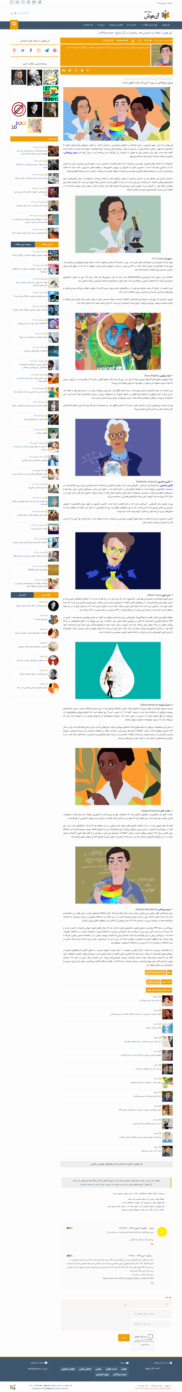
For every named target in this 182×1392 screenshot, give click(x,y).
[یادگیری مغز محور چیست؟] (34, 125)
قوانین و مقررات (116, 25)
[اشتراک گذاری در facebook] (87, 70)
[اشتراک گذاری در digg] (63, 70)
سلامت (39, 1385)
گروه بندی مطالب (150, 25)
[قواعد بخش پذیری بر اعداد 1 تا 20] (50, 77)
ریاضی (123, 1184)
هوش (130, 1184)
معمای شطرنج (86, 1184)
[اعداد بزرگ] (18, 125)
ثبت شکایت (88, 25)
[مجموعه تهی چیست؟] (18, 109)
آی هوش (166, 25)
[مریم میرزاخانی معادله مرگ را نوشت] (18, 77)
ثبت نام (22, 13)
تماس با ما (131, 25)
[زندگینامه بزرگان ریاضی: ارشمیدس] (34, 77)
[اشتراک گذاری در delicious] (70, 70)
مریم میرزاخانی (105, 33)
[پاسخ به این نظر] (152, 1244)
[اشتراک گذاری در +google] (76, 70)
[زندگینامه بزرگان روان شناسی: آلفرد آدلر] (50, 109)
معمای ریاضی (99, 1184)
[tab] (23, 244)
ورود (12, 13)
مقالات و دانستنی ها (149, 33)
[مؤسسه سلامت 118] (13, 1387)
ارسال (124, 1337)
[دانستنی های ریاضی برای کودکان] (50, 93)
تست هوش (110, 1184)
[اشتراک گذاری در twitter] (82, 70)
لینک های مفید (143, 1385)
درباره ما (101, 25)
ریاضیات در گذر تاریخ (126, 33)
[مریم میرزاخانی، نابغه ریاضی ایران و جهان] (34, 109)
